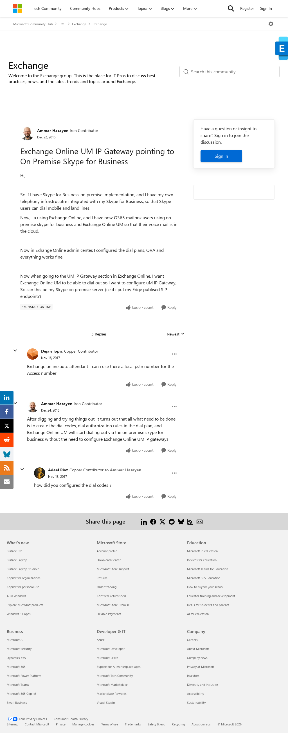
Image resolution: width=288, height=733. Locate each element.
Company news (197, 658)
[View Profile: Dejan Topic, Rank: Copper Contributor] (32, 354)
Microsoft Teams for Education (207, 569)
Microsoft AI (15, 640)
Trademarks (133, 724)
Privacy (61, 724)
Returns (102, 578)
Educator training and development (211, 596)
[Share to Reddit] (172, 521)
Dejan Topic (52, 351)
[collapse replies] (15, 350)
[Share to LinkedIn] (144, 521)
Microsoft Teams (18, 684)
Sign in (221, 156)
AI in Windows (16, 596)
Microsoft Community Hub (33, 24)
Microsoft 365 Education (203, 578)
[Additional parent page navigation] (62, 24)
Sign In (266, 8)
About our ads (201, 724)
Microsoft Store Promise (113, 605)
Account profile (107, 551)
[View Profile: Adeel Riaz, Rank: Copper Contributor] (39, 473)
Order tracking (106, 587)
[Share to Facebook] (153, 521)
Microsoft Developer (111, 649)
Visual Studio (106, 702)
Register (247, 8)
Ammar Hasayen (52, 130)
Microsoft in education (202, 551)
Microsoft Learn (107, 658)
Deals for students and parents (208, 605)
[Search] (231, 8)
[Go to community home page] (17, 8)
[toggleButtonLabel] (271, 24)
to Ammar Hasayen (123, 469)
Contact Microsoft (37, 724)
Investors (193, 675)
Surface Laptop (17, 560)
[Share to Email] (199, 521)
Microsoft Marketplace (112, 684)
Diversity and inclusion (202, 684)
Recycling (178, 724)
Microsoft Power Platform (24, 675)
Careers (192, 640)
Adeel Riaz (58, 469)
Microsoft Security (19, 649)
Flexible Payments (109, 614)
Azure (101, 640)
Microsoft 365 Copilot (21, 693)
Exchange (79, 24)
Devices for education (202, 560)
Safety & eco (156, 724)
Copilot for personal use (23, 587)
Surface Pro (14, 551)
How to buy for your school (205, 587)
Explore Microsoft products (25, 605)
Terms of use (109, 724)
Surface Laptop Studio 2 (23, 569)
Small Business (17, 702)
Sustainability (196, 702)
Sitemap (12, 724)
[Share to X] (162, 521)
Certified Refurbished (111, 596)
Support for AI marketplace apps (119, 667)
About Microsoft (198, 649)
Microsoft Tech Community (115, 675)
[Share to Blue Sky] (181, 521)
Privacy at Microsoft (200, 667)
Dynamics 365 (16, 658)
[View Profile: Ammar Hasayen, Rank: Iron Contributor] (27, 133)
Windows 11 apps (19, 614)
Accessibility (195, 693)
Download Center (109, 560)
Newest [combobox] (176, 334)
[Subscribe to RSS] (190, 521)
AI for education (198, 614)
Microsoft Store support (113, 569)
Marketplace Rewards (112, 693)
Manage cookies (83, 724)
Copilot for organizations (23, 578)
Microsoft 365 (16, 667)
